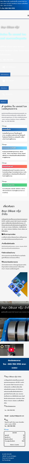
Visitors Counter (14, 444)
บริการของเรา (11, 67)
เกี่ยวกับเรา (10, 80)
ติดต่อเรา (9, 94)
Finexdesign (7, 460)
